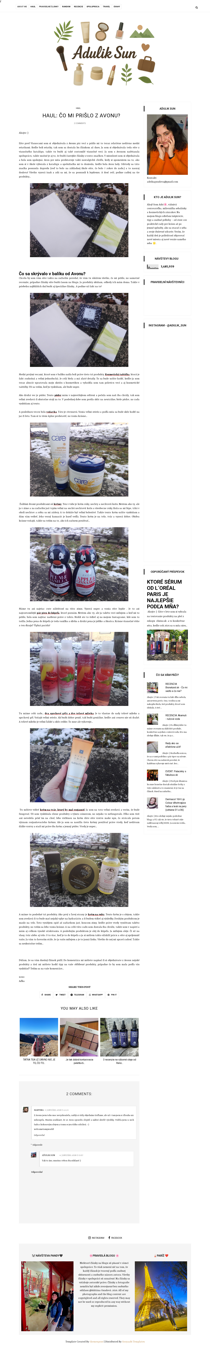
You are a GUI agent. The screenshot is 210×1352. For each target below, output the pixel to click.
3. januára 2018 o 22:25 (57, 1110)
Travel (106, 7)
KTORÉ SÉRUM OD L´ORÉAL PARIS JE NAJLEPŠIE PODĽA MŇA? (164, 594)
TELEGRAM (79, 995)
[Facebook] (17, 8)
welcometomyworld (44, 1129)
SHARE (47, 995)
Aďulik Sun (48, 1155)
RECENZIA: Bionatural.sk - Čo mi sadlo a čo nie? (176, 687)
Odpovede (37, 1145)
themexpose (96, 1341)
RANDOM (66, 7)
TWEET (62, 995)
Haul (33, 7)
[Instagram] (21, 8)
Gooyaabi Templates (133, 1341)
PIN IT (114, 995)
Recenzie (78, 7)
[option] (39, 1042)
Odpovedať (39, 1135)
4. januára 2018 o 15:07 (71, 1155)
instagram (98, 1238)
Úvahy (117, 7)
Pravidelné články (49, 7)
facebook (116, 1238)
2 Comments (80, 123)
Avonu (72, 143)
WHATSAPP (97, 995)
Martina (39, 1110)
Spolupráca (93, 7)
